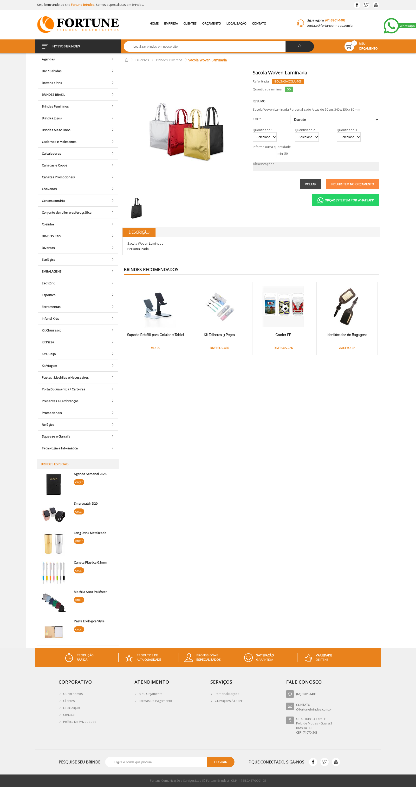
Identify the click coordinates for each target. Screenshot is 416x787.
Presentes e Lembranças (60, 401)
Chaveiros (49, 189)
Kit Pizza (48, 342)
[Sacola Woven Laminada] (187, 130)
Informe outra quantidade (272, 146)
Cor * (257, 119)
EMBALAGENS (52, 271)
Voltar (310, 184)
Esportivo (49, 295)
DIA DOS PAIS (51, 236)
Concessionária (53, 200)
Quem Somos (73, 694)
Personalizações (227, 694)
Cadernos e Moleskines (59, 142)
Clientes (190, 23)
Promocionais (52, 413)
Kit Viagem (49, 365)
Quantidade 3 (347, 130)
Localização (237, 23)
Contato (259, 23)
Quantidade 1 (263, 130)
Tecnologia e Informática (60, 448)
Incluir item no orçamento (352, 184)
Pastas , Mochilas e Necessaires (65, 377)
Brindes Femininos (55, 106)
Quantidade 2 (305, 130)
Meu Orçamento (150, 694)
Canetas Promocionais (58, 177)
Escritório (48, 283)
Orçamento (211, 23)
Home (154, 23)
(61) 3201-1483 (335, 20)
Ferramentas (51, 307)
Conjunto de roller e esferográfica (66, 212)
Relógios (48, 424)
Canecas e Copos (54, 165)
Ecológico (48, 259)
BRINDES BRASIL (53, 94)
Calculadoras (51, 153)
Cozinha (48, 224)
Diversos (48, 248)
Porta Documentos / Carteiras (63, 389)
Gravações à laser (228, 700)
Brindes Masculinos (56, 130)
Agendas (48, 59)
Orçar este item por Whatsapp (349, 200)
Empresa (171, 23)
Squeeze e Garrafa (56, 436)
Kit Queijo (49, 354)
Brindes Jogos (52, 118)
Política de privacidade (79, 721)
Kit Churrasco (51, 330)
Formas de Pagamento (155, 700)
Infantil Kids (50, 318)
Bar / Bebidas (52, 71)
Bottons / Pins (52, 83)
